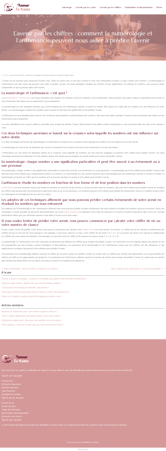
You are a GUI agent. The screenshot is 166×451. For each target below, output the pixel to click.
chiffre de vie (88, 229)
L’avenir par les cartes (86, 7)
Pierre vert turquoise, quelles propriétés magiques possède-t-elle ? (32, 296)
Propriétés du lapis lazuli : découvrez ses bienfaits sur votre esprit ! (31, 320)
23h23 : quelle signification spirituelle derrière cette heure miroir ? (31, 315)
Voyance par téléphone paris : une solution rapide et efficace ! (29, 311)
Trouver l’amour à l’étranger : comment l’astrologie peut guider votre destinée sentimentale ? (44, 278)
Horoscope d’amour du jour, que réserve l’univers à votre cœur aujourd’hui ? (36, 291)
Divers (159, 7)
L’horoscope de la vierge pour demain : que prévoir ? (25, 287)
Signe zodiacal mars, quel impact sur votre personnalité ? (136, 268)
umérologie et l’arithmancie (18, 97)
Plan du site (83, 449)
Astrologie (67, 7)
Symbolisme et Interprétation (139, 7)
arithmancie (8, 187)
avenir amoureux (71, 211)
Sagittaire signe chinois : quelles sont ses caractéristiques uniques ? (32, 283)
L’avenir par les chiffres (110, 7)
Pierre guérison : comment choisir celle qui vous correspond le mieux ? (33, 324)
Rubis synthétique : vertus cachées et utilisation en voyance (31, 268)
